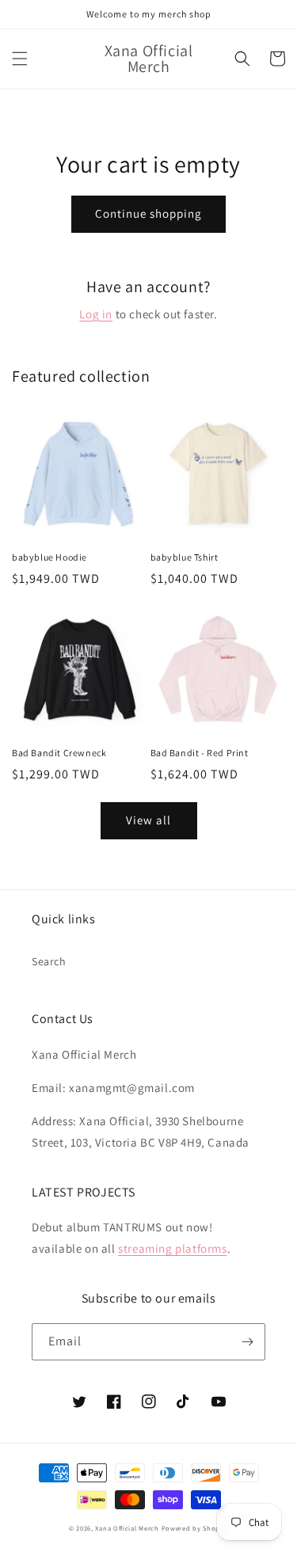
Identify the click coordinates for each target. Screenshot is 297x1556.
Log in (95, 313)
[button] (19, 58)
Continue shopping (148, 213)
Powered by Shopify (195, 1528)
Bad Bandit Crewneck (59, 753)
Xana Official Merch (126, 1528)
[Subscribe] (247, 1341)
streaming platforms (172, 1248)
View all (148, 819)
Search (49, 961)
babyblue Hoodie (49, 557)
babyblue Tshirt (184, 557)
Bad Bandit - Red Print (199, 753)
